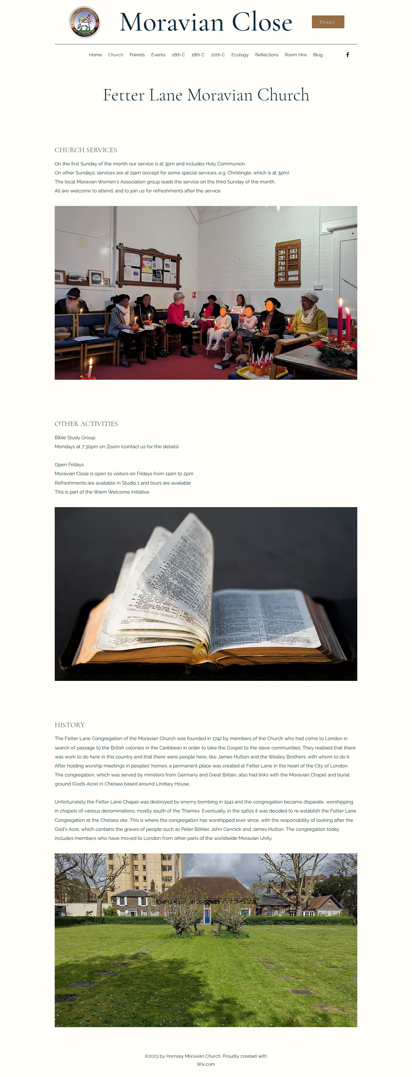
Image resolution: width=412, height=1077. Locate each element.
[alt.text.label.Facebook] (347, 54)
